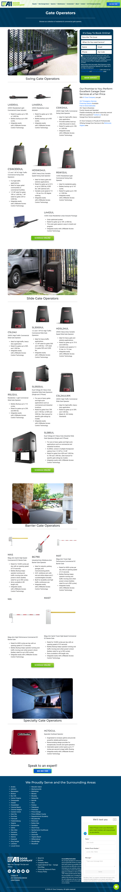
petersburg (35, 807)
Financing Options (86, 103)
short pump (35, 828)
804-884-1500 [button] (113, 4)
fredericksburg (16, 821)
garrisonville (15, 825)
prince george (36, 812)
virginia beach (36, 837)
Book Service (90, 78)
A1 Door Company (89, 97)
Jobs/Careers (15, 880)
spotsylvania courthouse (39, 830)
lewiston (14, 844)
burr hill (13, 796)
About (77, 4)
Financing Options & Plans (46, 869)
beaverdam (14, 791)
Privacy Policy (85, 71)
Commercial (70, 4)
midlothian (35, 791)
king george (15, 841)
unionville (34, 834)
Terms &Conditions (97, 71)
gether (13, 828)
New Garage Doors (44, 4)
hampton (14, 832)
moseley (34, 796)
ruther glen (35, 823)
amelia (13, 787)
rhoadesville (35, 819)
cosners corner (16, 812)
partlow (33, 805)
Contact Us (14, 875)
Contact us (97, 115)
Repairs (34, 4)
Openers (53, 4)
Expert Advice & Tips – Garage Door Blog (48, 866)
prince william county (38, 814)
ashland (13, 789)
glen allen (14, 830)
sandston (34, 825)
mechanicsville (36, 789)
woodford (34, 844)
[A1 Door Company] (13, 4)
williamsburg (35, 839)
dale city (14, 814)
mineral (33, 794)
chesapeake (15, 800)
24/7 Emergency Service (94, 4)
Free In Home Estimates (87, 106)
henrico (13, 837)
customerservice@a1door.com (90, 69)
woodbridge (35, 841)
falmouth (14, 819)
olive (33, 803)
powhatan (34, 809)
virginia (13, 823)
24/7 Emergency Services (88, 101)
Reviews (40, 860)
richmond (34, 821)
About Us (41, 858)
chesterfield (15, 805)
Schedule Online (42, 238)
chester (13, 803)
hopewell (14, 839)
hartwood (14, 834)
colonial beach (16, 807)
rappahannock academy (39, 816)
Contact (83, 4)
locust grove (15, 846)
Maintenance (61, 4)
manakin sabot (36, 787)
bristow (13, 794)
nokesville (34, 798)
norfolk (33, 800)
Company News (43, 862)
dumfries (14, 816)
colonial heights (16, 809)
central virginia (16, 798)
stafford (34, 832)
